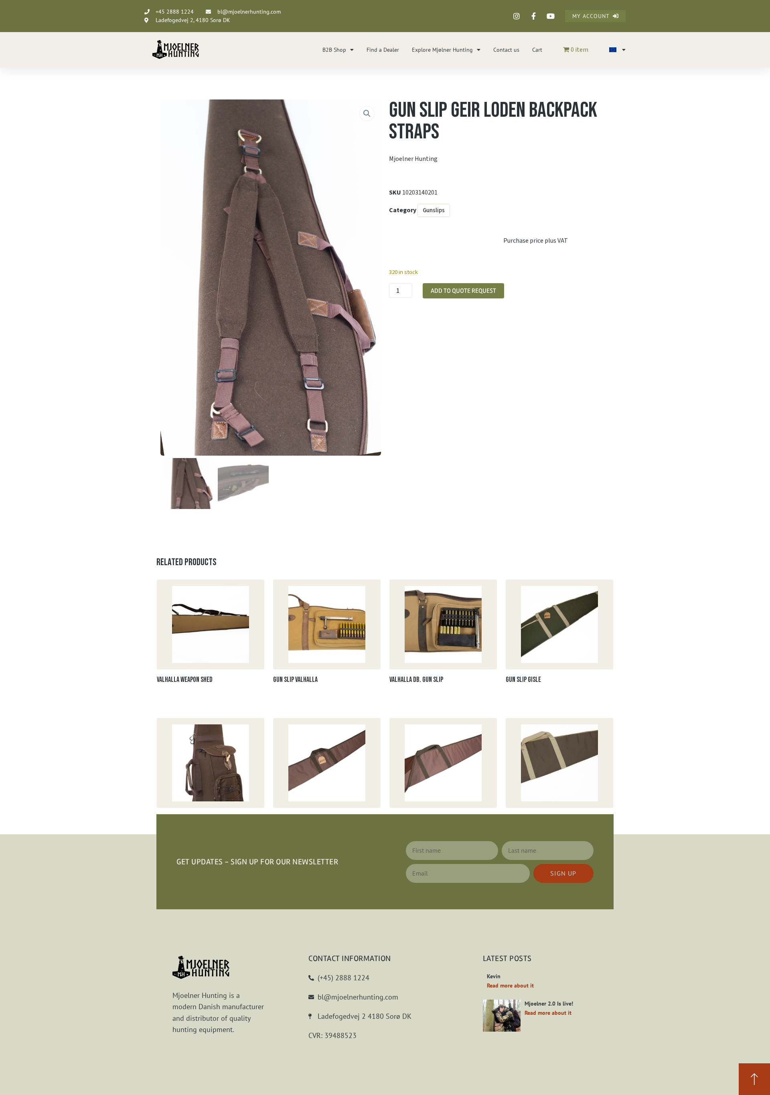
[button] (367, 113)
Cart (537, 49)
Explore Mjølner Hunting (442, 49)
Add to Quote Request (463, 291)
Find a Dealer (383, 49)
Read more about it (510, 985)
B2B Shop (334, 49)
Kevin (493, 976)
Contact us (506, 49)
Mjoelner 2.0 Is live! (549, 1003)
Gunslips (434, 210)
